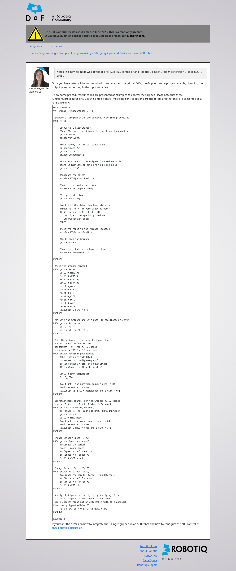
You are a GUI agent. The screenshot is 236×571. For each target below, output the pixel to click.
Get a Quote (150, 560)
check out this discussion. (67, 528)
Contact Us (150, 555)
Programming (47, 53)
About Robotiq (148, 551)
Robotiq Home (148, 546)
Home (32, 53)
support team (135, 36)
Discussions (55, 46)
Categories (35, 46)
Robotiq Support (147, 565)
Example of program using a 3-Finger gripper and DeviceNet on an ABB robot (105, 53)
